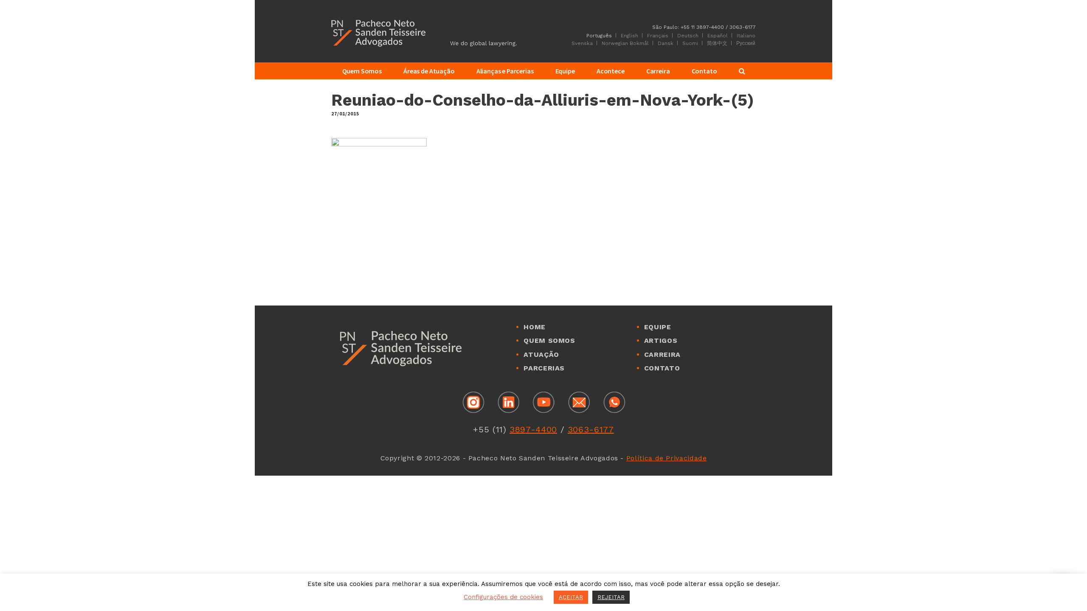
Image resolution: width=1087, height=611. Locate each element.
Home (535, 327)
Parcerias (544, 368)
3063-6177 (591, 429)
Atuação (541, 354)
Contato (662, 368)
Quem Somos (549, 340)
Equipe (657, 327)
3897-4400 (533, 429)
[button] (1062, 586)
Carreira (662, 354)
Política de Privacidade (666, 458)
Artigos (660, 340)
